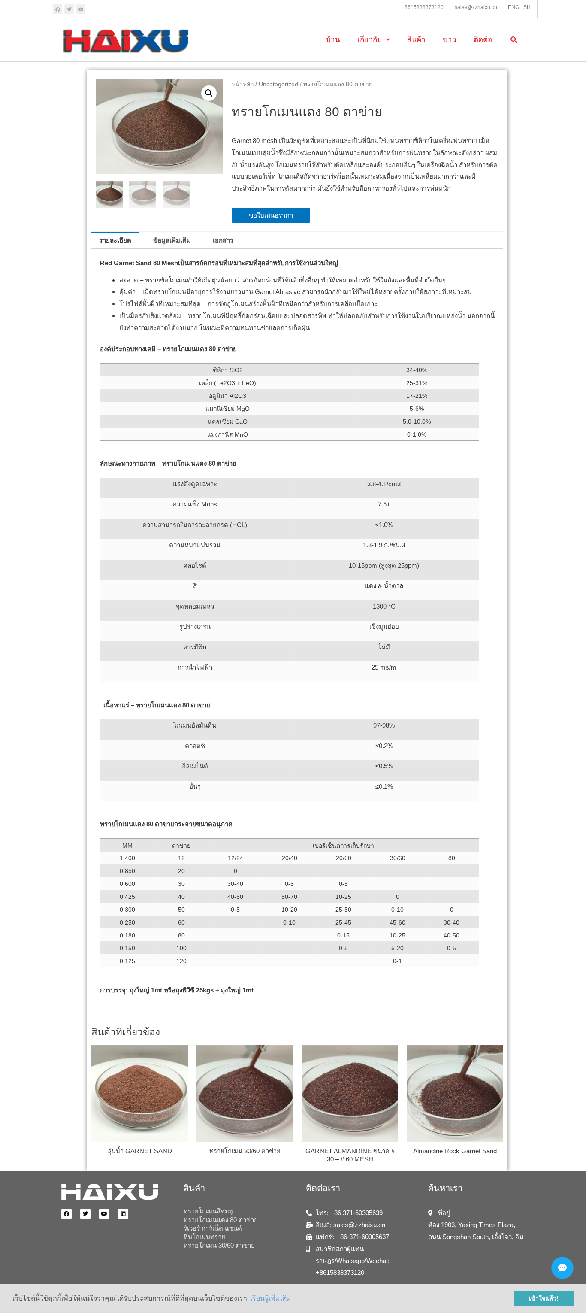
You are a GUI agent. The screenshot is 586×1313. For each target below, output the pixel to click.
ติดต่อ (483, 40)
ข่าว (449, 40)
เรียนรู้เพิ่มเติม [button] (270, 1298)
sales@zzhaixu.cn (476, 7)
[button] (271, 215)
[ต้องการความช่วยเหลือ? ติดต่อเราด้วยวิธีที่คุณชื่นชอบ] (562, 1268)
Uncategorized (278, 84)
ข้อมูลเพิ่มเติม (172, 240)
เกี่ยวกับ (369, 40)
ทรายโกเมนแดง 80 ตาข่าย (221, 1219)
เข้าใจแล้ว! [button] (544, 1298)
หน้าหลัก (243, 84)
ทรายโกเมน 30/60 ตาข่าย (219, 1245)
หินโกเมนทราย (204, 1236)
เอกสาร (223, 240)
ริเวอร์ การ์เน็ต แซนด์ (213, 1228)
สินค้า (416, 40)
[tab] (115, 240)
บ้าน (333, 40)
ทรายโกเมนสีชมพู (208, 1211)
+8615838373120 (423, 7)
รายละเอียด (115, 240)
